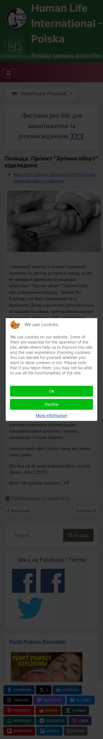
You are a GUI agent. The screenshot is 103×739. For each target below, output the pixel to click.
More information (51, 415)
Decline (51, 404)
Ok (51, 391)
